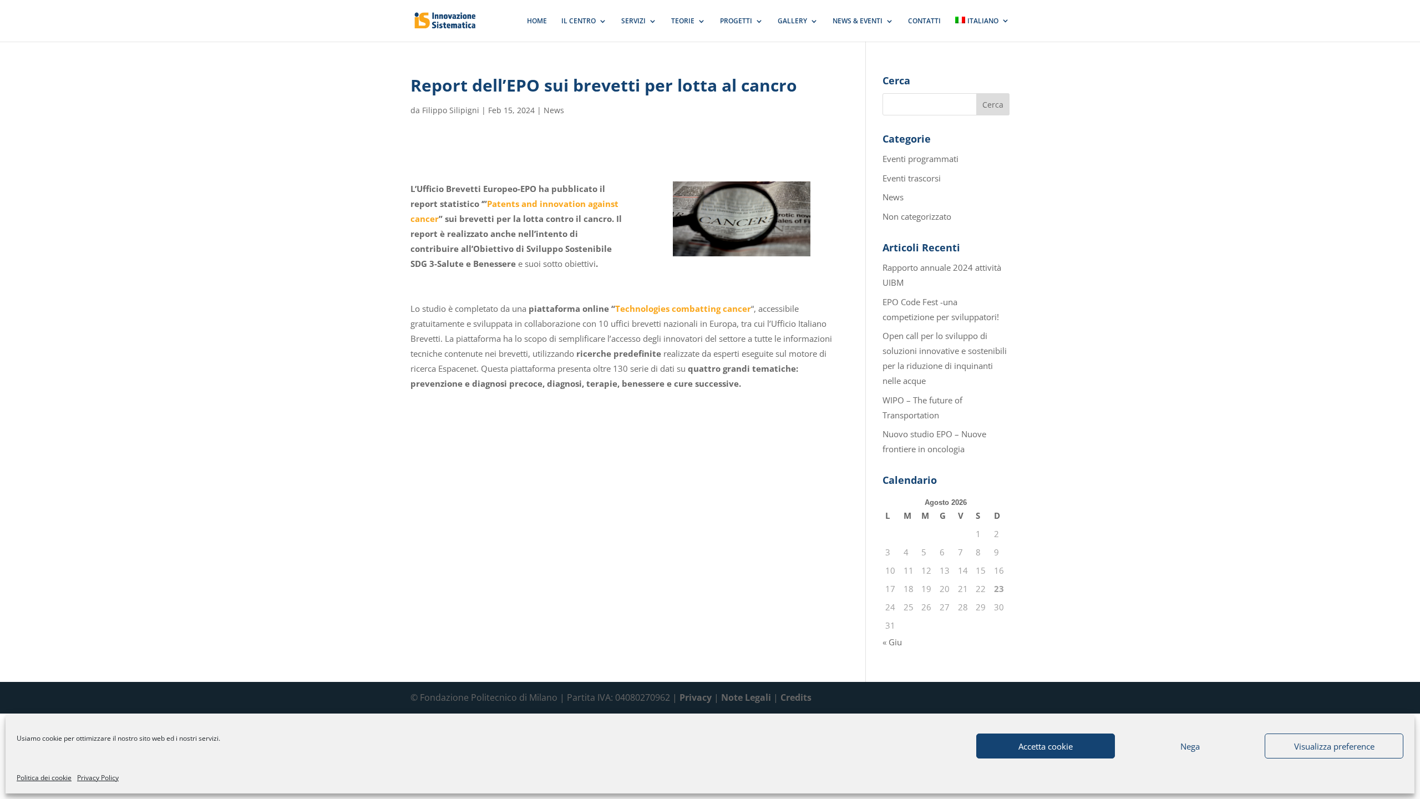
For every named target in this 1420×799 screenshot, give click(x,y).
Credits (796, 697)
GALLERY (792, 21)
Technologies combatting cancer (683, 308)
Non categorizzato (917, 216)
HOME (537, 21)
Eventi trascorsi (912, 178)
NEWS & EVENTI (858, 21)
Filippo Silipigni (450, 110)
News (554, 110)
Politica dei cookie (44, 777)
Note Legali (746, 697)
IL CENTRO (578, 21)
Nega (1190, 746)
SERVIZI (633, 21)
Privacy (695, 697)
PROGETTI (736, 21)
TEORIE (682, 21)
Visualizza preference (1334, 746)
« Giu (892, 642)
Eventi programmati (920, 158)
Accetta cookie (1045, 746)
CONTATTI (924, 21)
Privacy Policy (98, 777)
